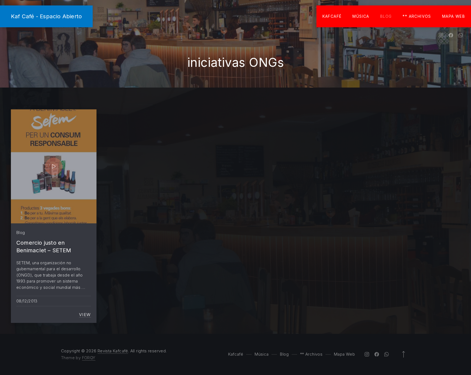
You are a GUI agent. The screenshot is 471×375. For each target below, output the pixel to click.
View (85, 314)
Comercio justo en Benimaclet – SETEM (43, 246)
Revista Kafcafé (113, 350)
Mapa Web (453, 16)
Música (360, 16)
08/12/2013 (27, 301)
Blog (386, 16)
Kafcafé (332, 16)
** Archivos (417, 16)
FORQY (88, 357)
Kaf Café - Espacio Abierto (46, 16)
